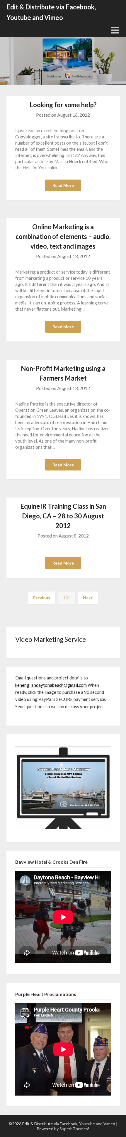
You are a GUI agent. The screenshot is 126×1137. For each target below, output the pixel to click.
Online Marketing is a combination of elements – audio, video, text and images (63, 236)
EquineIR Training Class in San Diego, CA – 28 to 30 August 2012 (63, 516)
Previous (41, 597)
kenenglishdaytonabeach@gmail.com (51, 685)
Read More (63, 185)
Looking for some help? (63, 105)
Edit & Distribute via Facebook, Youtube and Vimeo (51, 12)
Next (88, 597)
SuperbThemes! (74, 1128)
